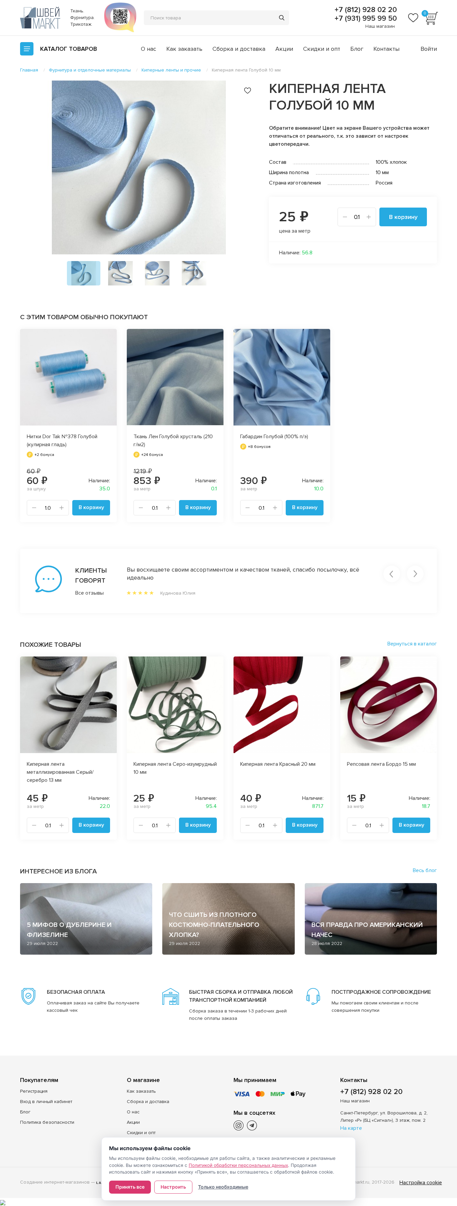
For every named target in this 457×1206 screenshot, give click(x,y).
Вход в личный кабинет (46, 1101)
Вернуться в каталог (412, 643)
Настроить (173, 1187)
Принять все (130, 1187)
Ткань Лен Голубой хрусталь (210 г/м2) (173, 440)
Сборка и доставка (238, 48)
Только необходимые (223, 1187)
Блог (356, 48)
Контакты (386, 48)
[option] (139, 167)
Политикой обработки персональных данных (238, 1165)
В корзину (403, 217)
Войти (429, 48)
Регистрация (34, 1091)
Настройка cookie (420, 1182)
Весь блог (425, 870)
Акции (284, 48)
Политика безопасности (47, 1122)
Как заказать (184, 48)
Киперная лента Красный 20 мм (277, 764)
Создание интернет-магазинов (55, 1182)
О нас (148, 48)
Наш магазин (380, 26)
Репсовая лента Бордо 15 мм (381, 764)
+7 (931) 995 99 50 (365, 18)
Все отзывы (89, 593)
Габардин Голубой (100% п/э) (274, 436)
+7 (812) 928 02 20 (365, 10)
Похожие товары (50, 645)
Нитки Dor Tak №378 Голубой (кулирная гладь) (62, 440)
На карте (351, 1128)
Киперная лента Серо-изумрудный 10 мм (175, 768)
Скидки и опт (321, 48)
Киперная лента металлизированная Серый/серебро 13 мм (60, 772)
